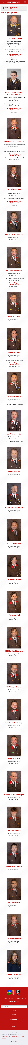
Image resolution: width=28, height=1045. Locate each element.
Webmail (14, 1022)
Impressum (14, 1016)
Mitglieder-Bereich (14, 1019)
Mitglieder (5, 7)
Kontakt (14, 1014)
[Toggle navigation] (25, 2)
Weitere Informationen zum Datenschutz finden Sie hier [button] (13, 1037)
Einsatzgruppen (13, 7)
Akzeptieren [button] (14, 1041)
